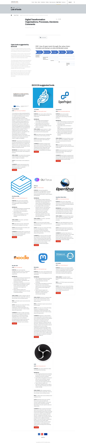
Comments (43, 37)
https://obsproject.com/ (41, 366)
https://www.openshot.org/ (63, 199)
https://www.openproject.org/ (64, 111)
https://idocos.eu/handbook (20, 110)
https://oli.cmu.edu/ (40, 187)
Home (13, 7)
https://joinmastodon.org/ (41, 269)
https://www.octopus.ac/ (63, 265)
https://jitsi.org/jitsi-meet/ (41, 111)
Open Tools (16, 15)
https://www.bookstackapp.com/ (21, 198)
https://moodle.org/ (18, 267)
